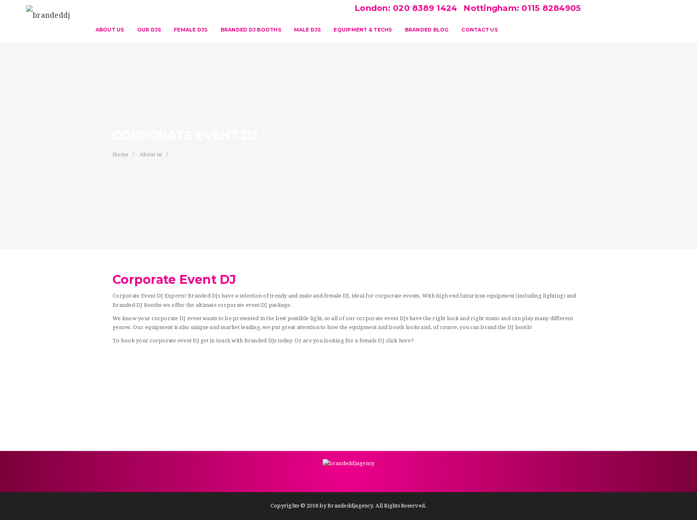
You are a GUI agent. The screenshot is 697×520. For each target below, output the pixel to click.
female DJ (371, 341)
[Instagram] (389, 478)
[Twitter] (324, 478)
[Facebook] (308, 478)
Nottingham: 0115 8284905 (521, 8)
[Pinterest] (357, 478)
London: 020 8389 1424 (406, 8)
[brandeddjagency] (48, 18)
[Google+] (340, 478)
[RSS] (373, 478)
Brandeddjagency (350, 506)
